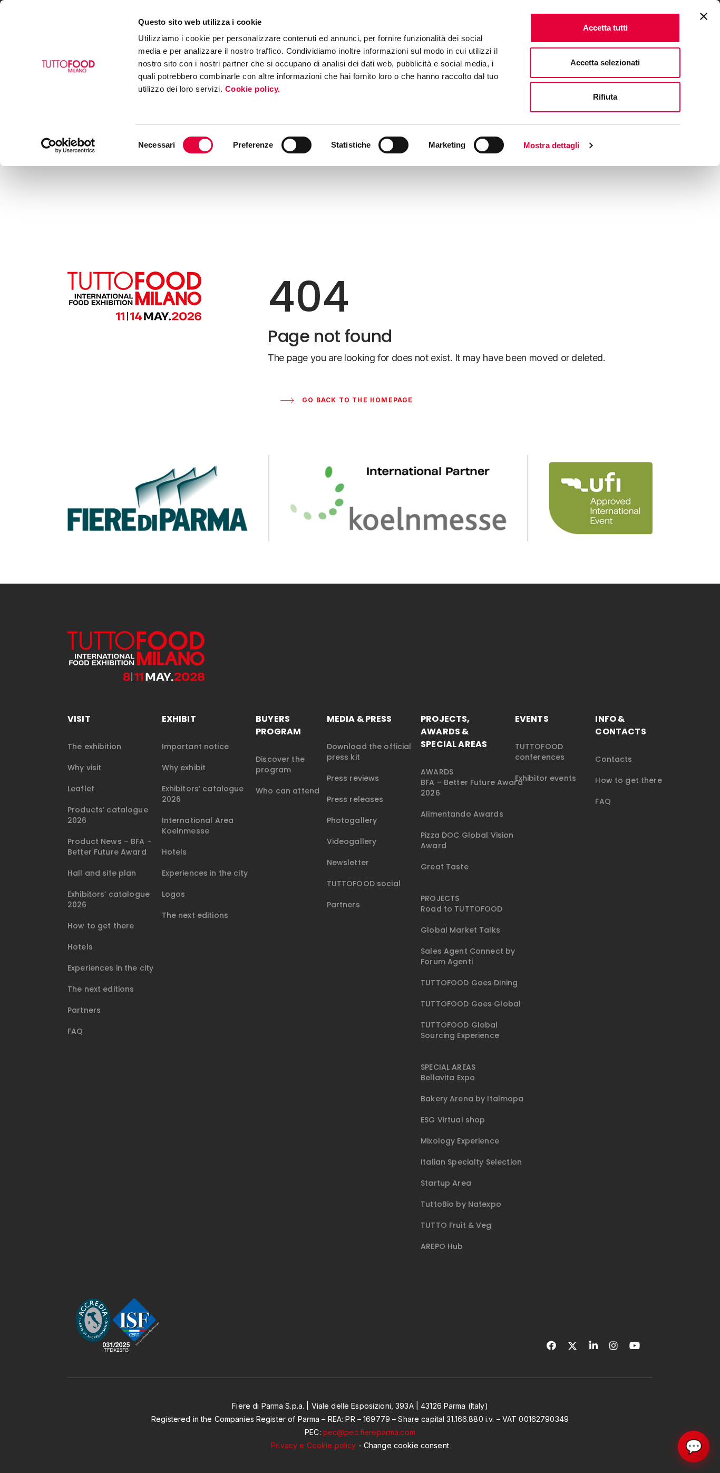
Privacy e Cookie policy (313, 1445)
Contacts (613, 759)
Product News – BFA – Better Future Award (109, 846)
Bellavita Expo (448, 1077)
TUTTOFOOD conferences (540, 751)
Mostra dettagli (551, 145)
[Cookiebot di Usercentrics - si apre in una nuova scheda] (68, 145)
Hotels (80, 947)
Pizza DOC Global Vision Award (467, 840)
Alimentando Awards (462, 814)
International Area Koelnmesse (198, 825)
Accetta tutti (605, 27)
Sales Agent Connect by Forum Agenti (468, 956)
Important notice (195, 746)
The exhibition (94, 746)
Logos (174, 894)
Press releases (355, 799)
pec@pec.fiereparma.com (369, 1432)
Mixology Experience (460, 1141)
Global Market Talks (460, 930)
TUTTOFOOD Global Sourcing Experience (460, 1030)
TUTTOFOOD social (364, 883)
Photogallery (352, 820)
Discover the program (280, 764)
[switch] (296, 145)
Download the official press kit (369, 751)
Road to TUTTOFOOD (461, 909)
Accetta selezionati (605, 62)
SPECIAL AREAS (448, 1067)
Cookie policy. (254, 88)
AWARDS (437, 772)
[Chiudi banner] (703, 16)
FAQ (75, 1031)
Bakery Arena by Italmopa (472, 1098)
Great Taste (445, 866)
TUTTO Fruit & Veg (456, 1225)
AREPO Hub (442, 1246)
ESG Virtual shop (453, 1120)
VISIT (79, 719)
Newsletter (348, 862)
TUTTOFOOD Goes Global (471, 1004)
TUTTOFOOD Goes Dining (469, 982)
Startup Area (446, 1183)
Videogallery (352, 841)
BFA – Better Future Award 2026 (472, 787)
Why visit (84, 767)
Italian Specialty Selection (471, 1162)
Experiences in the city (110, 968)
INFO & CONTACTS (620, 725)
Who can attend (287, 791)
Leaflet (80, 788)
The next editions (100, 989)
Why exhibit (184, 767)
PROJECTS (440, 898)
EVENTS (532, 719)
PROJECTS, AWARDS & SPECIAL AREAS (454, 731)
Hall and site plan (102, 873)
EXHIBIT (179, 719)
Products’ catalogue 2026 (107, 815)
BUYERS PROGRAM (278, 725)
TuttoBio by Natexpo (461, 1204)
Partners (84, 1010)
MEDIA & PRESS (359, 719)
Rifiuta (605, 96)
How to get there (100, 925)
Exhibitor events (545, 778)
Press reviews (353, 778)
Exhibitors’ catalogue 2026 (108, 899)
